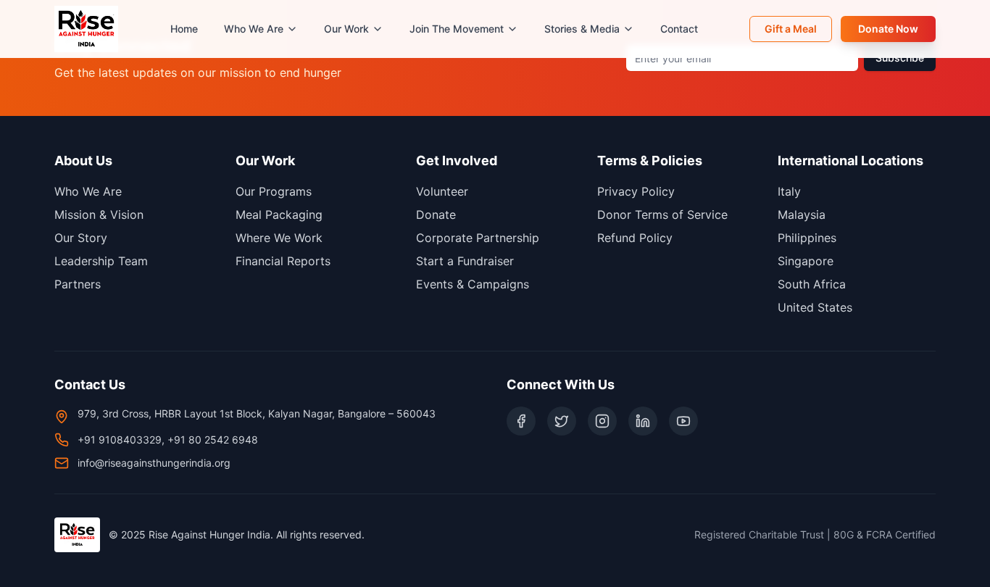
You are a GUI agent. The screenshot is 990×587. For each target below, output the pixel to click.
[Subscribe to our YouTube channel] (683, 421)
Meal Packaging (279, 214)
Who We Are (253, 28)
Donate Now (888, 28)
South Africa (812, 284)
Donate (436, 214)
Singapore (805, 261)
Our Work (346, 28)
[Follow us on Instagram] (602, 421)
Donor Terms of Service (662, 214)
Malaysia (801, 214)
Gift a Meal (791, 28)
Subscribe (899, 57)
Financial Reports (283, 261)
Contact (679, 28)
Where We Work (279, 237)
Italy (789, 191)
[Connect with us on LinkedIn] (642, 421)
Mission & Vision (98, 214)
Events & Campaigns (472, 284)
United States (815, 307)
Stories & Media (582, 28)
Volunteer (442, 191)
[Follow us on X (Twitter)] (561, 421)
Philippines (807, 237)
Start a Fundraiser (465, 261)
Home (184, 28)
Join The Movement (456, 28)
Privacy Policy (636, 191)
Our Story (80, 237)
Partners (77, 284)
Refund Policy (635, 237)
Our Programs (274, 191)
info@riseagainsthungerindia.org (154, 463)
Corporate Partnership (477, 237)
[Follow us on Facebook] (521, 421)
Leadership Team (101, 261)
